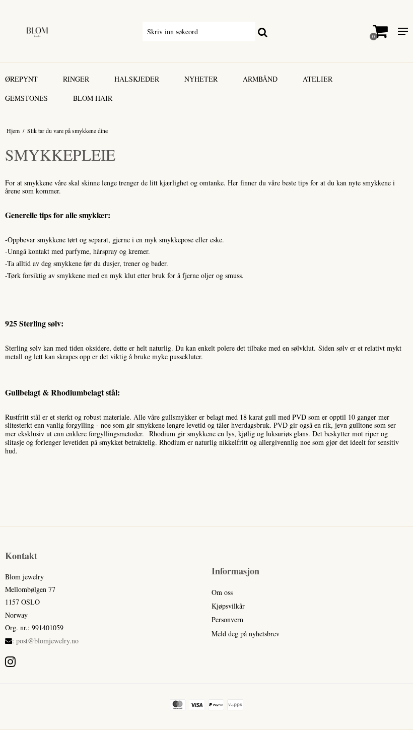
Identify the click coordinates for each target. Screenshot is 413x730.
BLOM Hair (92, 98)
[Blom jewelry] (68, 31)
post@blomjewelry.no (47, 640)
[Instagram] (10, 661)
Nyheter (201, 79)
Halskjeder (136, 79)
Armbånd (260, 79)
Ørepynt (21, 79)
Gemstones (26, 98)
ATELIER (317, 79)
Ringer (76, 79)
